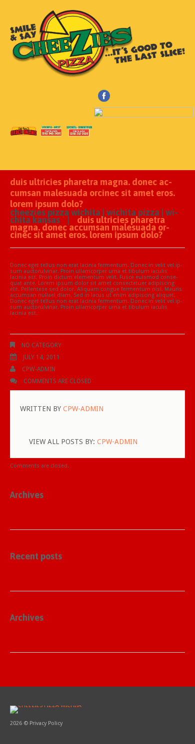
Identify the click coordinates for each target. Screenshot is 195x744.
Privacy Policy (46, 723)
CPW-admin (39, 369)
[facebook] (104, 96)
